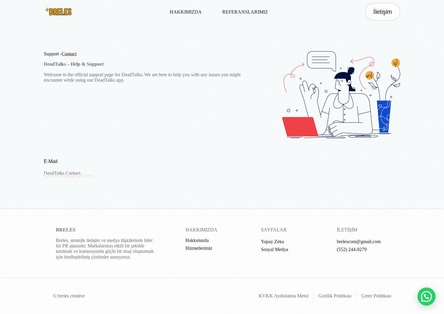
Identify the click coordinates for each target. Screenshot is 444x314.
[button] (426, 296)
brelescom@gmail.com (68, 175)
